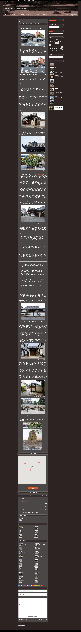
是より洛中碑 (24, 577)
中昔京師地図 (40, 174)
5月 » (51, 51)
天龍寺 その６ (24, 527)
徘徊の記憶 (43, 630)
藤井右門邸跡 (39, 552)
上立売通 (23, 548)
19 (62, 46)
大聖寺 (23, 519)
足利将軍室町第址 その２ (25, 531)
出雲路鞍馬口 (56, 88)
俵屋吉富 (23, 552)
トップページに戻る (21, 625)
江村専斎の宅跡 (40, 580)
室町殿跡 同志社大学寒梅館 (41, 544)
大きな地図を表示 (33, 488)
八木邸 (55, 71)
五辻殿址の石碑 (31, 191)
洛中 (31, 23)
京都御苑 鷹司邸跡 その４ (58, 75)
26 (62, 48)
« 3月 (50, 51)
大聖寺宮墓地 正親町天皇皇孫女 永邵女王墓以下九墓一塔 (42, 536)
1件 (38, 23)
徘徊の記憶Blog (29, 23)
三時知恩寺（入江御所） (41, 560)
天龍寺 (35, 325)
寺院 (35, 23)
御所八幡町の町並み (24, 544)
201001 (26, 23)
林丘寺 (55, 67)
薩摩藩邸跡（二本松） (41, 548)
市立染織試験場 (24, 560)
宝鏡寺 (39, 527)
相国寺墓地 (23, 581)
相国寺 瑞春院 (40, 556)
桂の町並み (56, 96)
